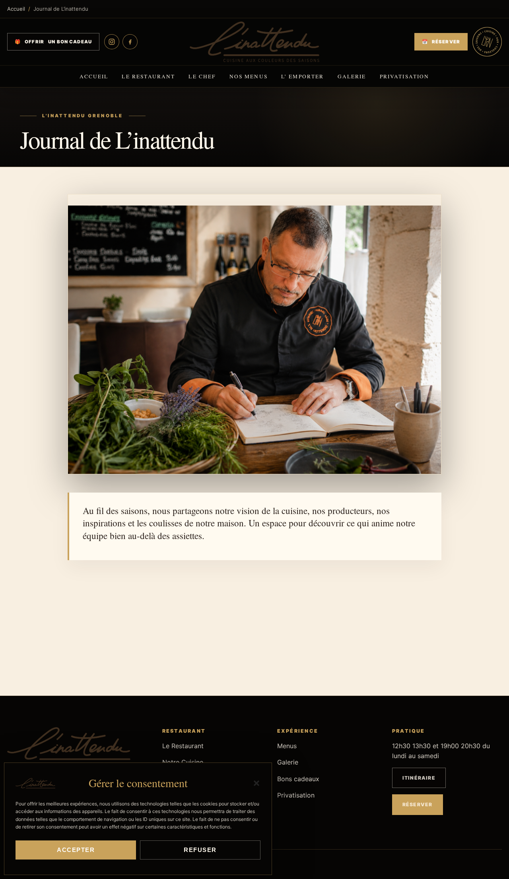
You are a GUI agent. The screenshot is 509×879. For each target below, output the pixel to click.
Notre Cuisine (182, 762)
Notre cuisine (123, 647)
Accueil (16, 9)
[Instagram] (111, 41)
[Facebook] (130, 41)
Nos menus (248, 76)
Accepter (76, 849)
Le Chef (202, 76)
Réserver (386, 647)
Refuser (200, 849)
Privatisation (404, 76)
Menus (298, 647)
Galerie (352, 76)
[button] (256, 783)
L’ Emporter (302, 76)
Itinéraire (418, 778)
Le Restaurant (148, 76)
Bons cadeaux (298, 779)
